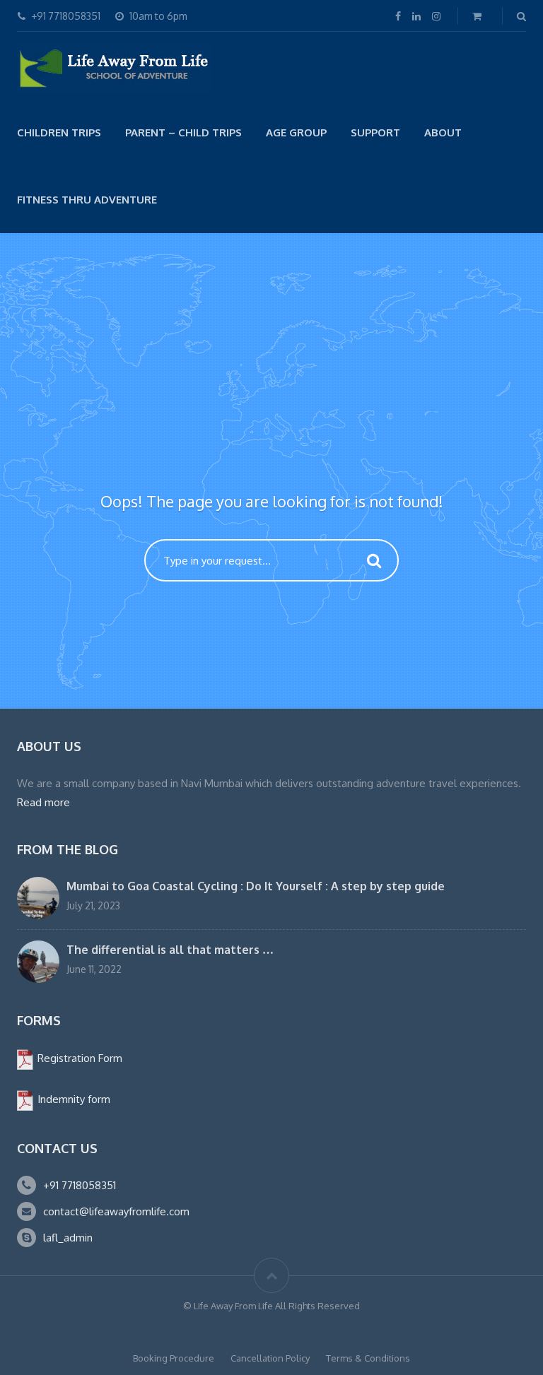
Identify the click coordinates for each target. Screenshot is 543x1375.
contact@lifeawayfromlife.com (116, 1211)
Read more (43, 802)
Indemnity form (72, 1099)
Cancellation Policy (270, 1358)
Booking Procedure (173, 1358)
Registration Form (78, 1058)
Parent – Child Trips (183, 132)
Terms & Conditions (368, 1358)
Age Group (296, 132)
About (443, 132)
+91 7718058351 (79, 1185)
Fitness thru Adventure (87, 199)
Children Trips (59, 132)
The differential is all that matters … (170, 950)
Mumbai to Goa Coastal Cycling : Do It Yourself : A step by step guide (255, 886)
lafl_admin (68, 1237)
